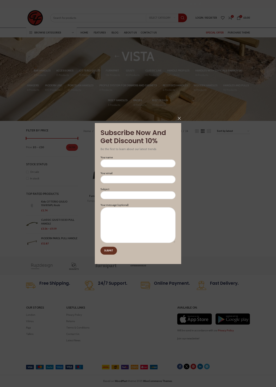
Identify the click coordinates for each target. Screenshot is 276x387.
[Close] (179, 118)
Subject (104, 189)
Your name (106, 157)
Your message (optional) (114, 205)
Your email (106, 173)
